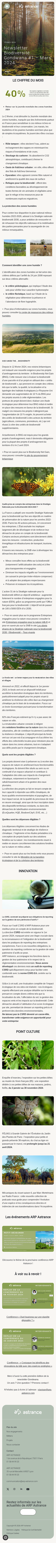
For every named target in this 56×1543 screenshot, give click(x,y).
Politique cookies (13, 1533)
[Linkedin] (21, 1489)
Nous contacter (13, 1445)
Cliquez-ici (28, 1512)
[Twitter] (8, 1489)
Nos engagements (14, 1431)
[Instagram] (14, 1489)
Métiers (10, 1436)
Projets (10, 1440)
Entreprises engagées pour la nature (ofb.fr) (27, 622)
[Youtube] (27, 1489)
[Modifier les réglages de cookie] (5, 1537)
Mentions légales (13, 1530)
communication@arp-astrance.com (22, 1481)
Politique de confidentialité (31, 1530)
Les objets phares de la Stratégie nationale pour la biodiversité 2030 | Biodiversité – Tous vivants (27, 629)
